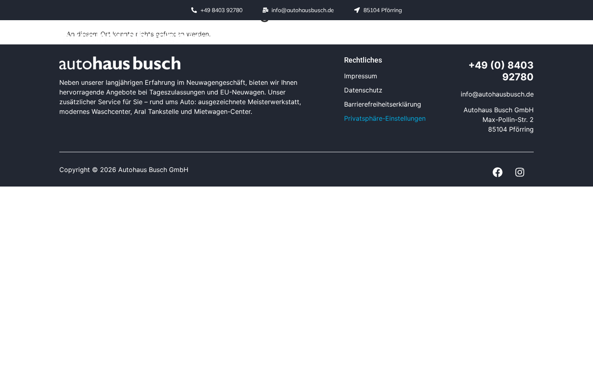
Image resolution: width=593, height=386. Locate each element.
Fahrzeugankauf (423, 36)
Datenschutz (363, 90)
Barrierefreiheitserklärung (382, 104)
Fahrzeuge (206, 36)
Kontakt (475, 36)
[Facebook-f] (506, 36)
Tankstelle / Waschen (348, 36)
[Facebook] (497, 172)
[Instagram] (525, 36)
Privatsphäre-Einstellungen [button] (385, 118)
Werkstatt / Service (267, 36)
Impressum (360, 76)
